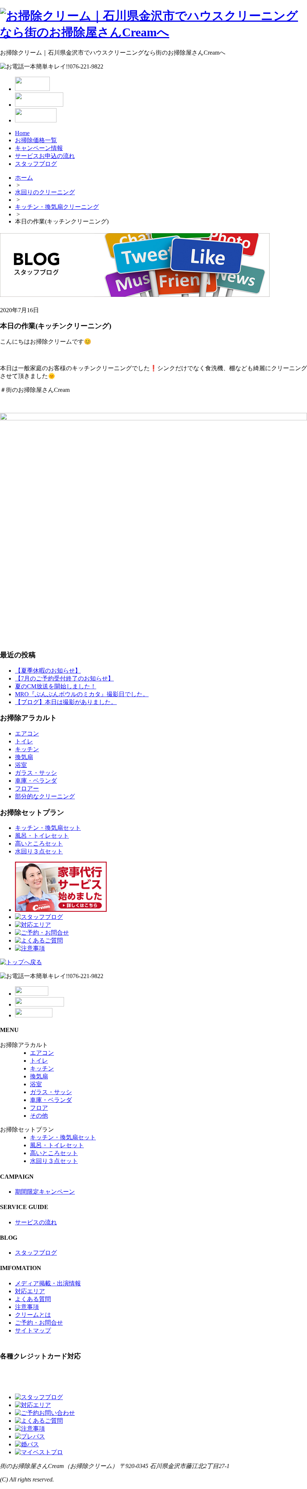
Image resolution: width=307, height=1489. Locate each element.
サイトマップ (33, 1330)
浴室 (21, 765)
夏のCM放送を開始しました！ (55, 686)
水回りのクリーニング (45, 192)
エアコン (27, 733)
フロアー (27, 788)
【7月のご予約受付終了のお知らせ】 (64, 678)
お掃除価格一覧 (36, 140)
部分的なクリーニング (45, 796)
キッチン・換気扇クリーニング (57, 207)
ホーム (24, 177)
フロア (39, 1108)
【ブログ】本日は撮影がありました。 (66, 702)
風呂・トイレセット (42, 835)
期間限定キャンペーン (45, 1191)
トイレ (24, 741)
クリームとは (33, 1315)
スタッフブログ (36, 164)
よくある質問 (33, 1299)
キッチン (27, 749)
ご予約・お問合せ (39, 1322)
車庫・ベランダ (36, 780)
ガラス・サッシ (36, 773)
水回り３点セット (39, 851)
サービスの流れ (36, 1222)
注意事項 (27, 1307)
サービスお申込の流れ (45, 156)
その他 (39, 1115)
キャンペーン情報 (39, 148)
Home (22, 133)
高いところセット (39, 843)
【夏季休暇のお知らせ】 (48, 670)
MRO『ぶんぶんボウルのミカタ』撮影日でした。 (82, 694)
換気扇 (24, 757)
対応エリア (30, 1291)
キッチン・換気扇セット (48, 828)
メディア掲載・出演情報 (48, 1283)
